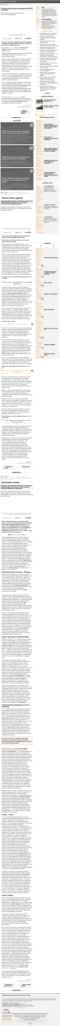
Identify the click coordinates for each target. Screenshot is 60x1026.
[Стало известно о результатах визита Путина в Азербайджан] (39, 138)
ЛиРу (8, 1009)
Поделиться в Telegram (13, 1)
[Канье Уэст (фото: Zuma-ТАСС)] (17, 324)
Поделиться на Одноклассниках (6, 1)
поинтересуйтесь (6, 968)
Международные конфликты (19, 534)
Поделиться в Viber (10, 1)
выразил (11, 47)
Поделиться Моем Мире (3, 1)
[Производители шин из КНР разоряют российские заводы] (39, 344)
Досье (47, 4)
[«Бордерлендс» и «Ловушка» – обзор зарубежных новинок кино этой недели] (39, 209)
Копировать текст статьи (15, 1)
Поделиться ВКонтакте (1, 1)
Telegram (4, 1009)
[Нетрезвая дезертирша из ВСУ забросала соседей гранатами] (39, 272)
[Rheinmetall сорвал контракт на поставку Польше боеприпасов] (39, 162)
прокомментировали (16, 97)
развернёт (8, 75)
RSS (3, 1009)
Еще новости (47, 93)
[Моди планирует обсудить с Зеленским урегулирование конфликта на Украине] (39, 149)
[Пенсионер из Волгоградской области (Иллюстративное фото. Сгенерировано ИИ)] (17, 371)
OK (30, 1023)
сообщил (25, 84)
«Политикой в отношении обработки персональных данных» (29, 1021)
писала (16, 965)
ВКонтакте (6, 1009)
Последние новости (47, 31)
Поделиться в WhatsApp (8, 1)
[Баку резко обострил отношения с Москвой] (39, 354)
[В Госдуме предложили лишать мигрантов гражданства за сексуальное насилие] (39, 174)
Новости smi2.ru (5, 475)
